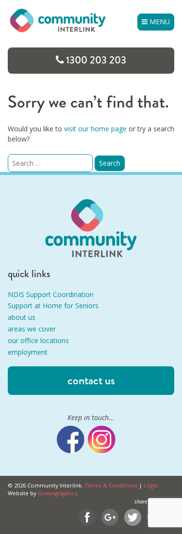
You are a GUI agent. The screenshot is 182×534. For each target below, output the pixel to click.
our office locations (38, 340)
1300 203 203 (96, 60)
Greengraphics (57, 493)
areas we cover (32, 328)
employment (28, 352)
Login (151, 485)
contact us (91, 380)
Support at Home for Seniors (53, 305)
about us (21, 317)
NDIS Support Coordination (51, 294)
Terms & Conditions (110, 485)
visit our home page (95, 128)
